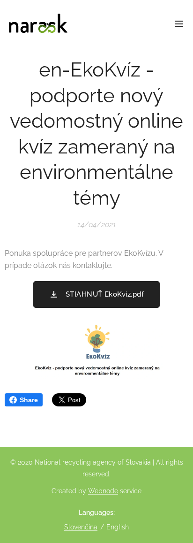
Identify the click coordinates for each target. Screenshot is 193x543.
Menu (179, 23)
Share (29, 400)
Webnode (103, 491)
